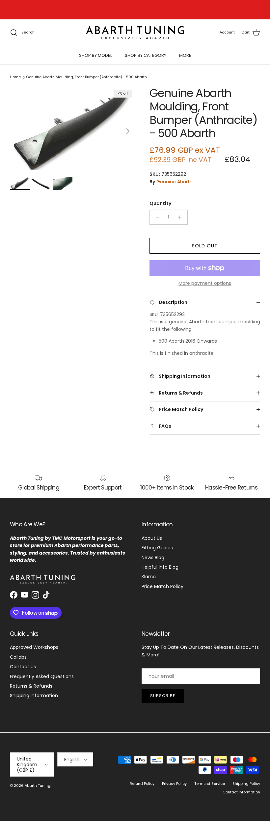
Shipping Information (34, 695)
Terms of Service (209, 783)
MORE (185, 55)
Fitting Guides (157, 547)
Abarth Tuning (37, 785)
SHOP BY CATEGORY (145, 55)
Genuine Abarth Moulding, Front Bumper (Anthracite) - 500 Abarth (86, 77)
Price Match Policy (162, 586)
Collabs (18, 657)
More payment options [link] (204, 283)
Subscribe (162, 695)
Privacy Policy (174, 783)
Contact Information (241, 792)
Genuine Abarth (174, 181)
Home (15, 77)
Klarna (149, 576)
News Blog (153, 557)
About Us (152, 538)
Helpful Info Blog (160, 567)
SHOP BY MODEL (95, 55)
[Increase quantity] (181, 217)
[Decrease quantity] (155, 217)
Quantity (160, 203)
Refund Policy (142, 783)
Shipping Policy (246, 783)
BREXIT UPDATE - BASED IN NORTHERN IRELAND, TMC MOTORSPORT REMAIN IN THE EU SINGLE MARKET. (135, 10)
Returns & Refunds (31, 686)
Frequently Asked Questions (42, 676)
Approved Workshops (34, 647)
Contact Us (23, 666)
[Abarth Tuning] (135, 32)
